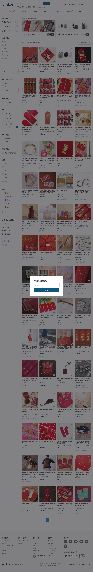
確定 (46, 290)
